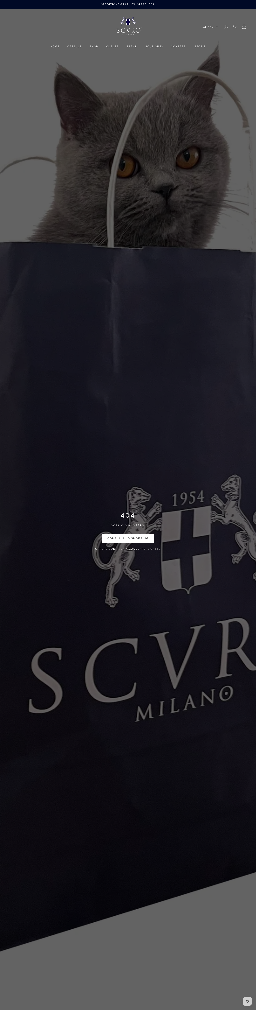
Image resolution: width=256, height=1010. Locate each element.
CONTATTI (179, 46)
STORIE (200, 46)
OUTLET (112, 46)
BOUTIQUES (154, 46)
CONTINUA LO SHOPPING (128, 538)
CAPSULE (74, 46)
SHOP (94, 46)
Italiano (207, 26)
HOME (55, 46)
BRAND (132, 46)
